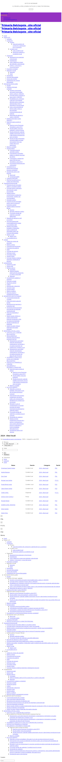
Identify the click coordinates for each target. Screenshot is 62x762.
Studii (11, 74)
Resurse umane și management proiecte (12, 293)
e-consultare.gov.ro (12, 238)
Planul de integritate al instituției (15, 704)
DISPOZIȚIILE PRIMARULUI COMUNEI (17, 724)
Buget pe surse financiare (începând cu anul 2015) (16, 126)
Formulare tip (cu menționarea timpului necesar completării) (12, 168)
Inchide (31, 9)
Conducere (10, 41)
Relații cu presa (11, 244)
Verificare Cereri (11, 253)
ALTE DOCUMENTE (12, 387)
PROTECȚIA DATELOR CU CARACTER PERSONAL (13, 180)
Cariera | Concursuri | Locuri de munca (16, 66)
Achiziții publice (11, 148)
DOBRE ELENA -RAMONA (8, 505)
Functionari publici (14, 176)
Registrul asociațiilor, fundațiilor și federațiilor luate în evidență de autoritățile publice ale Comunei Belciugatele (13, 230)
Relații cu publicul (11, 291)
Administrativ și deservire (13, 286)
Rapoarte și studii (11, 70)
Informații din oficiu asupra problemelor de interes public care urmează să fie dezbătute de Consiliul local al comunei (17, 399)
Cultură (8, 284)
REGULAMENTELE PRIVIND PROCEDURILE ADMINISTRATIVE (13, 337)
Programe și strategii (12, 69)
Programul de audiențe (13, 248)
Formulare (12, 269)
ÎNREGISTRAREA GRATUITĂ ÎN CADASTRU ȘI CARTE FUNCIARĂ (17, 272)
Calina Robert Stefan (6, 488)
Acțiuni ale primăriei (12, 79)
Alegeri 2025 (13, 236)
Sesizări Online (10, 256)
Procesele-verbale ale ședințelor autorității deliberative (15, 214)
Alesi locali (12, 175)
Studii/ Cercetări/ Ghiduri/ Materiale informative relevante (13, 327)
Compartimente (8, 263)
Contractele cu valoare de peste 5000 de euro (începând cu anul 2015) (17, 160)
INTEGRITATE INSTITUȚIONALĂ (12, 296)
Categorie (6, 461)
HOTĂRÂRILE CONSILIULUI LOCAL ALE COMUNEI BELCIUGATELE (14, 359)
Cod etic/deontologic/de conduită (15, 697)
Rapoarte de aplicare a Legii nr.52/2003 (17, 639)
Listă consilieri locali (18, 50)
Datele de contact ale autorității (15, 653)
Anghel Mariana (5, 472)
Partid (5, 462)
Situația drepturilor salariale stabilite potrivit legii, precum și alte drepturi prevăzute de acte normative (17, 134)
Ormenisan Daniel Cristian (8, 468)
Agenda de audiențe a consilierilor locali (18, 53)
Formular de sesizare (12, 251)
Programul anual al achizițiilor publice (15, 151)
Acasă (5, 36)
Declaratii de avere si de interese (18, 754)
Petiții (8, 249)
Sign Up (6, 13)
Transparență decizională (10, 183)
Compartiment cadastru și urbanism (16, 681)
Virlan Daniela (4, 509)
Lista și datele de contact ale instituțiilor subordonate (17, 63)
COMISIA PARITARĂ (12, 178)
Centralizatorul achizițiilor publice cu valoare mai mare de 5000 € (17, 155)
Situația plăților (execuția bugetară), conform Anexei (17, 129)
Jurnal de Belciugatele (12, 77)
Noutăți (9, 85)
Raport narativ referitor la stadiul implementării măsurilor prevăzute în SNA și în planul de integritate (14, 318)
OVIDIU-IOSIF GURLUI (7, 497)
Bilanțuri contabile (11, 147)
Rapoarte (12, 72)
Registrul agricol (11, 268)
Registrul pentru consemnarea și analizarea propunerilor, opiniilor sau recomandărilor (14, 195)
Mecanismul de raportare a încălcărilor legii (14, 305)
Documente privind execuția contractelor (21, 611)
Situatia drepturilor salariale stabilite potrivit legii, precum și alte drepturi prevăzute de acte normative (20, 381)
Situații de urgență (11, 283)
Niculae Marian (5, 501)
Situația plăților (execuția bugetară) (22, 731)
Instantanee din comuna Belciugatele (17, 573)
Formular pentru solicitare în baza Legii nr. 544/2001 (17, 96)
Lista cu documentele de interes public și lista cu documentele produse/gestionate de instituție (16, 110)
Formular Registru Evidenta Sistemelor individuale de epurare (14, 259)
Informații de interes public (11, 84)
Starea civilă (10, 266)
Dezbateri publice (11, 200)
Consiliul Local (13, 49)
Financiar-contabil (11, 281)
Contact (6, 240)
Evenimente (10, 75)
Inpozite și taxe (11, 288)
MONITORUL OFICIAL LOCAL (12, 331)
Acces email (4, 15)
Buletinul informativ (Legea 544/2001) (17, 590)
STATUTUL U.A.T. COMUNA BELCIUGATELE (14, 333)
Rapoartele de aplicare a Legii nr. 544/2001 (16, 116)
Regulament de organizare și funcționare (17, 58)
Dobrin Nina (4, 513)
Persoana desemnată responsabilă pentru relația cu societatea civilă (14, 223)
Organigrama (13, 60)
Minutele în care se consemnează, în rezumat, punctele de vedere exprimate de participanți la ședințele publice (17, 407)
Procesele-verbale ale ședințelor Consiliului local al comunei (17, 413)
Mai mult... (31, 11)
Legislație (9, 39)
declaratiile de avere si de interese (12, 439)
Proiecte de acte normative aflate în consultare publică (14, 185)
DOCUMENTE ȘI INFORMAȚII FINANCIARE (14, 366)
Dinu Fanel (4, 476)
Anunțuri (12, 210)
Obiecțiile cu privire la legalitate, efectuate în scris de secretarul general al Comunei (17, 391)
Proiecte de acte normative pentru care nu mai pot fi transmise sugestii (14, 203)
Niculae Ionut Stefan (6, 480)
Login (2, 13)
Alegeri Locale (10, 235)
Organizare (10, 55)
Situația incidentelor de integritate (15, 707)
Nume (5, 459)
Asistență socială (11, 264)
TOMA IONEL (5, 492)
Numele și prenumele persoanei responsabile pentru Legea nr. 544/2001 (17, 92)
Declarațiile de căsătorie (16, 417)
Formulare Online (11, 254)
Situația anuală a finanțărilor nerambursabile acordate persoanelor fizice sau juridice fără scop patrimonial (17, 142)
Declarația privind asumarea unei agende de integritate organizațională (14, 309)
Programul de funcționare (13, 246)
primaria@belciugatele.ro (10, 19)
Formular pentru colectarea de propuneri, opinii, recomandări (14, 189)
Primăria (12, 42)
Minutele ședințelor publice (17, 211)
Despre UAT (7, 37)
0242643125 (7, 18)
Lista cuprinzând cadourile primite (16, 699)
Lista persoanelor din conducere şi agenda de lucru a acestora (19, 45)
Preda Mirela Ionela (6, 484)
